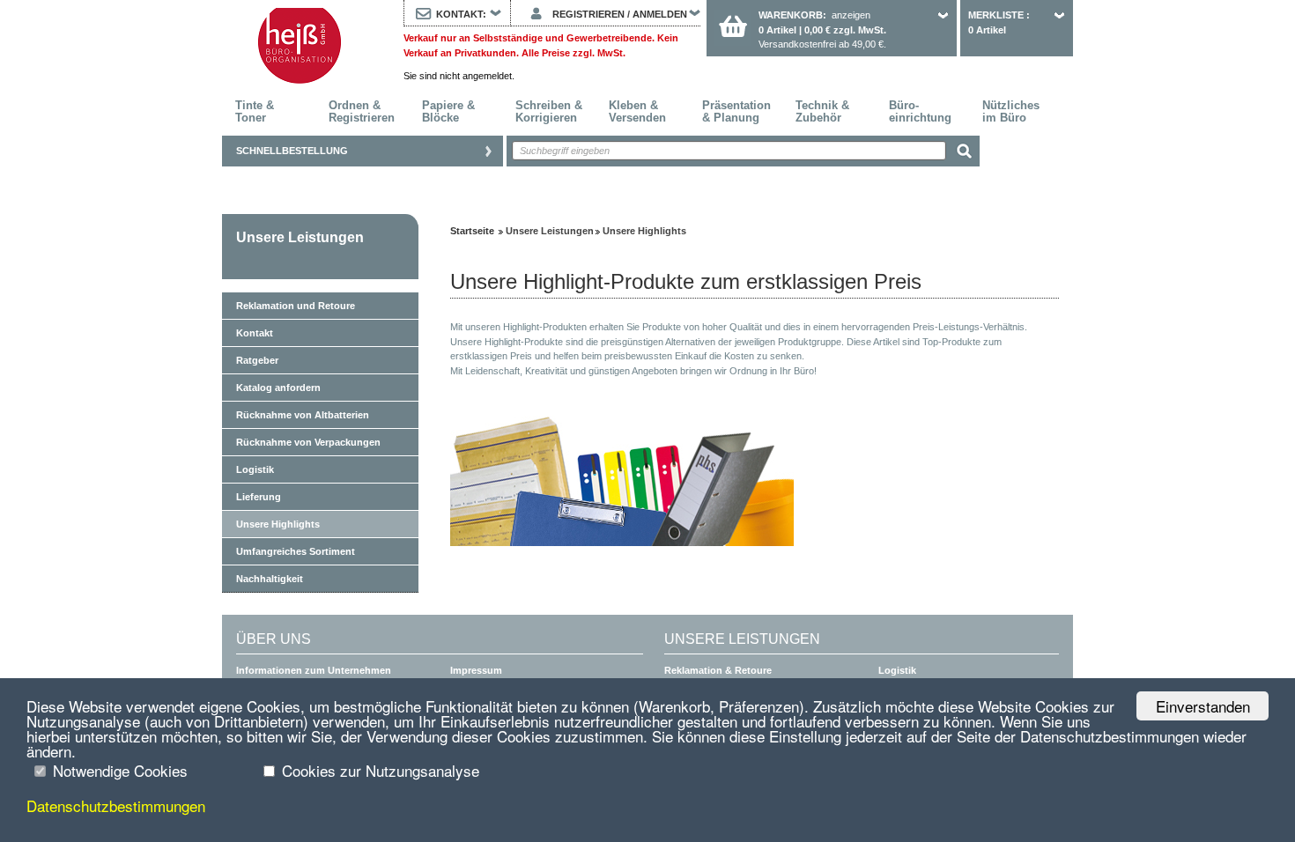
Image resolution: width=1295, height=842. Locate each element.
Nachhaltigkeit (269, 578)
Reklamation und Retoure (295, 305)
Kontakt (254, 333)
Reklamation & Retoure (718, 670)
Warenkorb (790, 15)
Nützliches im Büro (1011, 111)
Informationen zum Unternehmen (313, 670)
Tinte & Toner (254, 111)
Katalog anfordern (278, 387)
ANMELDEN (660, 14)
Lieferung (258, 496)
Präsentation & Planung (736, 111)
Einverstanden (1203, 706)
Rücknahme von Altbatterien (302, 415)
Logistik (255, 469)
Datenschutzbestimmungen (115, 805)
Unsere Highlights (278, 524)
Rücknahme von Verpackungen (308, 442)
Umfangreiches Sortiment (295, 551)
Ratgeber (257, 360)
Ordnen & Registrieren (362, 111)
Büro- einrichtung (920, 111)
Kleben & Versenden (637, 111)
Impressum (476, 670)
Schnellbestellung (292, 150)
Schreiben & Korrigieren (548, 111)
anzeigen (851, 15)
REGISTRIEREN (588, 14)
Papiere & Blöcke (448, 111)
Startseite (299, 46)
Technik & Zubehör (822, 111)
